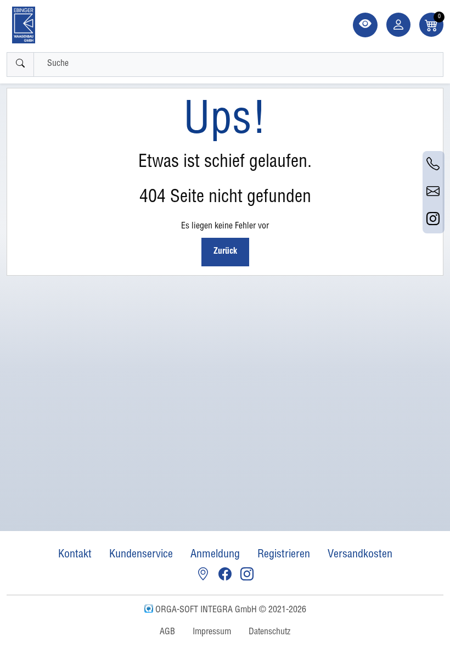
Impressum (212, 632)
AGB (167, 632)
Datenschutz (269, 632)
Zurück (225, 252)
